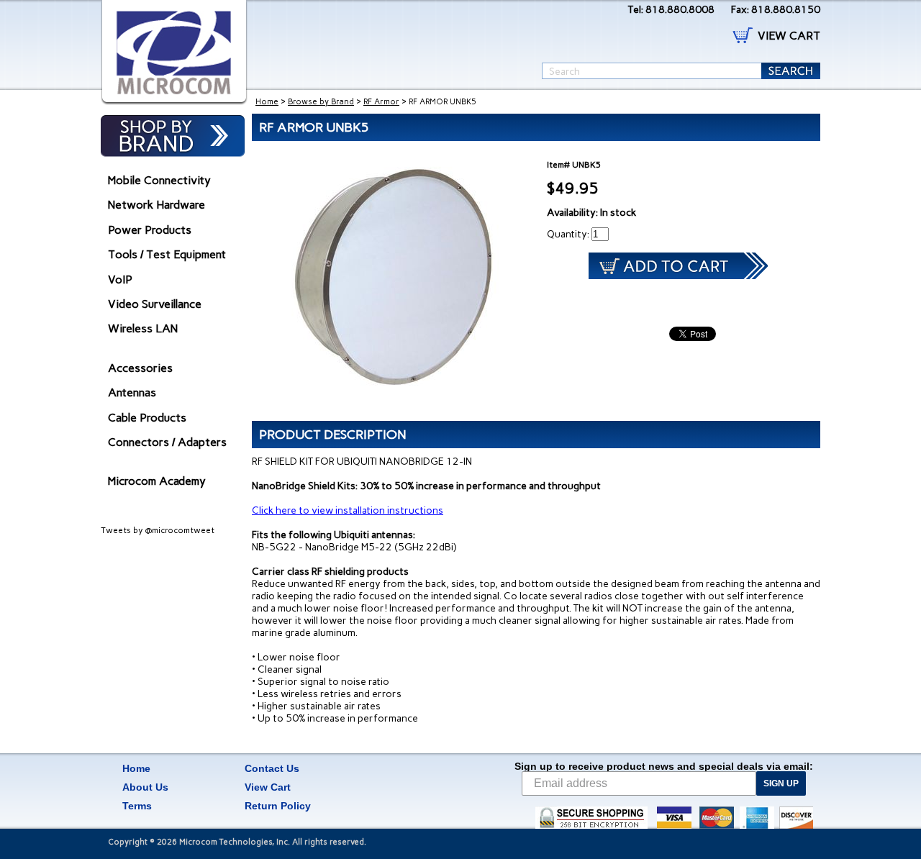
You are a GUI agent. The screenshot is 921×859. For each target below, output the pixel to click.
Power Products (149, 230)
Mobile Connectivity (159, 180)
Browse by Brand (321, 101)
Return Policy (278, 806)
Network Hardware (156, 205)
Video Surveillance (154, 304)
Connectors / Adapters (167, 442)
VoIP (120, 279)
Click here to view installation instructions (347, 510)
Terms (137, 806)
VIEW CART (789, 35)
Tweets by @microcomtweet (157, 530)
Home (266, 101)
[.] (174, 52)
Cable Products (147, 417)
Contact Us (272, 768)
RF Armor (381, 101)
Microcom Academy (157, 481)
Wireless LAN (143, 328)
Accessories (140, 368)
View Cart (268, 787)
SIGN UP (781, 783)
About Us (145, 787)
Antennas (132, 392)
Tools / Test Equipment (167, 254)
